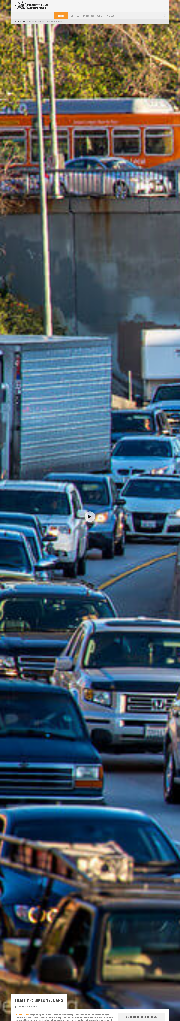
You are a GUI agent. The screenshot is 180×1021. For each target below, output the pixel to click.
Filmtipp (61, 15)
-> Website (112, 15)
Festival (74, 15)
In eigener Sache (92, 15)
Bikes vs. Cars (22, 1014)
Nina (19, 1006)
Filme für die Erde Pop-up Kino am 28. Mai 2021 (44, 22)
